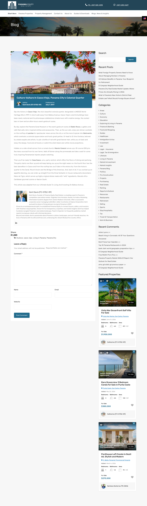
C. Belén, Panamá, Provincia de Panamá (116, 460)
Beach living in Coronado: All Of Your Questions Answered (116, 237)
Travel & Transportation (109, 217)
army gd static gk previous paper (111, 265)
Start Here (12, 14)
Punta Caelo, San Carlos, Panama (114, 388)
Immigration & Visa (107, 140)
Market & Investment (108, 162)
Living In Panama (106, 159)
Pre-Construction (106, 175)
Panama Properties (26, 14)
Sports (102, 207)
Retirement (104, 201)
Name (16, 290)
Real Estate (104, 185)
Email (57, 290)
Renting (103, 188)
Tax (101, 214)
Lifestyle (103, 156)
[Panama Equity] (21, 5)
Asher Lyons (103, 232)
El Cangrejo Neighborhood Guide (111, 86)
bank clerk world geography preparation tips (115, 248)
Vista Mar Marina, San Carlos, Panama (116, 316)
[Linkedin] (16, 223)
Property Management (43, 14)
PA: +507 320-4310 (95, 5)
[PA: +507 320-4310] (86, 5)
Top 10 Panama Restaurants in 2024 (112, 245)
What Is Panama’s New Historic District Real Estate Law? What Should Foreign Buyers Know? (117, 96)
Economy (103, 117)
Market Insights (106, 165)
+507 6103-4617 (122, 5)
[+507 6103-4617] (114, 5)
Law (101, 146)
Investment (104, 143)
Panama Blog (105, 169)
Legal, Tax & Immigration (109, 152)
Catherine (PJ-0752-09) (116, 342)
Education (104, 120)
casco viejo (28, 238)
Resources (104, 194)
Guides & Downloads (81, 14)
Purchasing (104, 181)
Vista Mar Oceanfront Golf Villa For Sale (116, 311)
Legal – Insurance (106, 149)
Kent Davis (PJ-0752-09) (32, 105)
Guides (102, 133)
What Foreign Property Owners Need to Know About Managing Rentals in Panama (116, 74)
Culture (103, 114)
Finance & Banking (107, 127)
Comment (18, 254)
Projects (103, 178)
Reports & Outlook (107, 191)
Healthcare (104, 136)
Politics (103, 172)
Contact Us (58, 14)
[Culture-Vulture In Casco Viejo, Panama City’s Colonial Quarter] (53, 75)
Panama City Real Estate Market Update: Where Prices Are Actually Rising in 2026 (116, 90)
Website (17, 302)
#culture (19, 238)
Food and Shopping (107, 130)
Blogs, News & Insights (100, 14)
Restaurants (104, 198)
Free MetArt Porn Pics (107, 255)
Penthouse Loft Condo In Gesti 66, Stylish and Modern (116, 455)
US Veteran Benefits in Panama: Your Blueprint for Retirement (116, 80)
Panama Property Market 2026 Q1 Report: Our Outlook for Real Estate (116, 259)
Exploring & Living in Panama (111, 123)
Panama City (51, 238)
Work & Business (106, 220)
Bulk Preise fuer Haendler (108, 242)
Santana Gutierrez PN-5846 (117, 486)
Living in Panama (39, 238)
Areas (102, 111)
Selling (102, 204)
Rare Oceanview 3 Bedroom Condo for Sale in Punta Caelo (115, 383)
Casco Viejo (32, 112)
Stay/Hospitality (106, 210)
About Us (68, 14)
